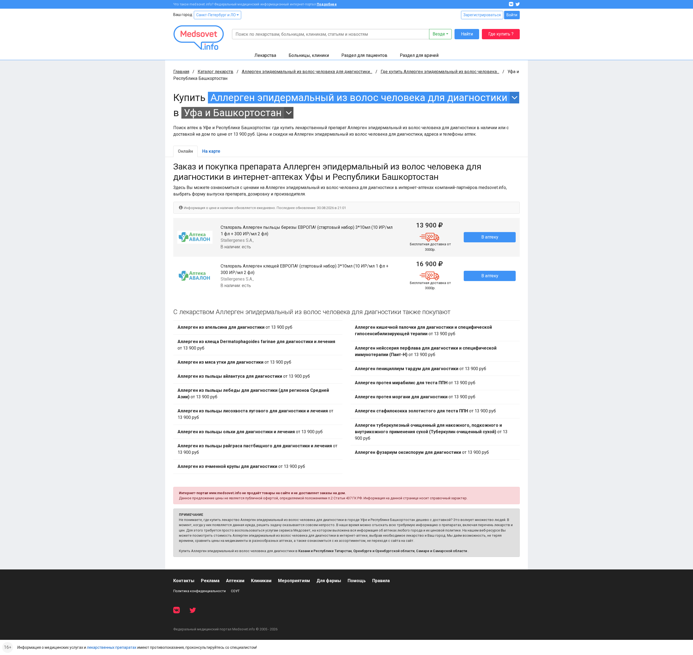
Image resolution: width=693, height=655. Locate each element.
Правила (381, 580)
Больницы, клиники (309, 55)
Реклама (210, 580)
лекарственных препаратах (111, 647)
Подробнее (327, 4)
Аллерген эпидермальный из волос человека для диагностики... (307, 71)
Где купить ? (501, 34)
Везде (439, 34)
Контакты (183, 580)
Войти (511, 15)
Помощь (357, 580)
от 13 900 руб (235, 327)
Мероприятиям (294, 580)
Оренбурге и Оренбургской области (383, 551)
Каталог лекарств (215, 71)
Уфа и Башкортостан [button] (233, 113)
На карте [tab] (211, 151)
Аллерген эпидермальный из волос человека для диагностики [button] (358, 97)
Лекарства (265, 55)
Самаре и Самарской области (441, 551)
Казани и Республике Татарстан (325, 551)
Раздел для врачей (419, 55)
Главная (181, 71)
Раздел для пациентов (364, 55)
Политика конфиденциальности (199, 591)
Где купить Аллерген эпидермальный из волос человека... (440, 71)
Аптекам (235, 580)
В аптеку (489, 237)
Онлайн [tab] (185, 151)
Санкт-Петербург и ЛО (216, 15)
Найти (467, 34)
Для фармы (328, 580)
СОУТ (235, 591)
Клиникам (261, 580)
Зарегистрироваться (482, 15)
